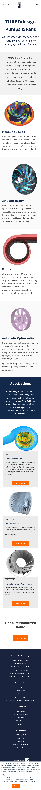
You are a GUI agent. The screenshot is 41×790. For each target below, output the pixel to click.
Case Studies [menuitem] (20, 711)
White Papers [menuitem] (20, 721)
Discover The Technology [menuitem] (20, 656)
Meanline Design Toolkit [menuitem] (20, 660)
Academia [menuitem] (20, 741)
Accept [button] (16, 786)
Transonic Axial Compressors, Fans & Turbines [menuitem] (20, 700)
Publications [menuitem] (20, 718)
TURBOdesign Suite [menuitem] (20, 735)
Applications (10, 519)
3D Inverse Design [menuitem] (20, 664)
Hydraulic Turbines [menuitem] (20, 697)
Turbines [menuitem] (20, 687)
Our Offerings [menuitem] (20, 730)
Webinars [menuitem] (20, 724)
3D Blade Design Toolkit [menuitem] (20, 670)
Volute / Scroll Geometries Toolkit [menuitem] (20, 673)
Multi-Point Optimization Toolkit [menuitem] (20, 667)
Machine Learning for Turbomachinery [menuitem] (20, 677)
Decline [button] (25, 786)
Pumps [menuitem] (20, 694)
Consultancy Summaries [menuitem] (20, 714)
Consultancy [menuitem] (20, 738)
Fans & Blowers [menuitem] (20, 691)
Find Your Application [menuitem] (20, 683)
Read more (20, 483)
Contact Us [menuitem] (20, 748)
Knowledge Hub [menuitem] (21, 706)
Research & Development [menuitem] (21, 745)
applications (10, 454)
